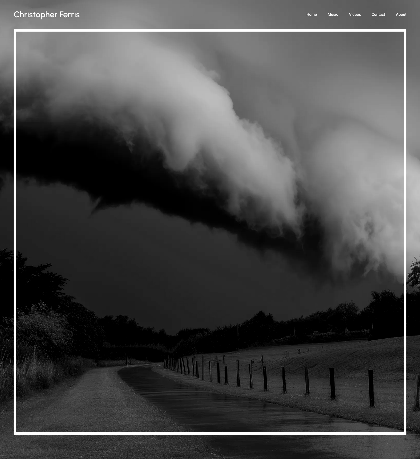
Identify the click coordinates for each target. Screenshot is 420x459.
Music (333, 14)
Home (311, 14)
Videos (355, 14)
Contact (378, 14)
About (401, 14)
